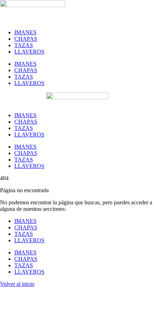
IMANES (25, 32)
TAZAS (23, 45)
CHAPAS (25, 39)
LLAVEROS (29, 52)
